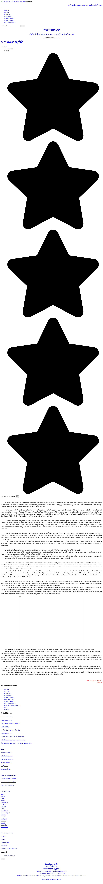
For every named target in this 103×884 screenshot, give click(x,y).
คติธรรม (6, 12)
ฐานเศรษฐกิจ (4, 810)
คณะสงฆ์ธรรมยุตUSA (7, 759)
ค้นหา (23, 25)
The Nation (4, 845)
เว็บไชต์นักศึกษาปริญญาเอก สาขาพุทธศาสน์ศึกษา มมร (16, 743)
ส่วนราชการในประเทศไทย (8, 782)
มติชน (2, 798)
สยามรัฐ (3, 823)
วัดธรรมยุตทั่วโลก (6, 769)
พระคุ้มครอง (4, 766)
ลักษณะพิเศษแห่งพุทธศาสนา (12, 705)
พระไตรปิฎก (7, 14)
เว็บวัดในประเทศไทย (6, 752)
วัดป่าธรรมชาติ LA (6, 762)
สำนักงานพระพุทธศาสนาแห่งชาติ (10, 723)
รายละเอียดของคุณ (9, 855)
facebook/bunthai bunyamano (51, 879)
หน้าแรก (6, 10)
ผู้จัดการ (3, 800)
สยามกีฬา (3, 815)
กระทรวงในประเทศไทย (7, 785)
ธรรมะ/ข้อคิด (7, 16)
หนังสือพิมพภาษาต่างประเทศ (9, 848)
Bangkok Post (5, 842)
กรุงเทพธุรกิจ (4, 802)
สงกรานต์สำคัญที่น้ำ (12, 42)
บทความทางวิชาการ (10, 22)
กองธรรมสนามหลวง (6, 717)
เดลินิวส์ (3, 796)
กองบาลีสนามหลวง (6, 720)
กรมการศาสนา (5, 726)
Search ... (3, 25)
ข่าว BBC (3, 839)
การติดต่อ (6, 709)
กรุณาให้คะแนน (5, 496)
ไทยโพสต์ (3, 821)
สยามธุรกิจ (4, 825)
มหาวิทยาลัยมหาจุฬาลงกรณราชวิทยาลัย (12, 736)
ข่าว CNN (3, 836)
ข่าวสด (3, 808)
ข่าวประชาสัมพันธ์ (9, 18)
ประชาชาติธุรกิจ (5, 812)
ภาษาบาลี (6, 691)
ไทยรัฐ (2, 794)
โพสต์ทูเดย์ (4, 819)
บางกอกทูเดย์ (4, 827)
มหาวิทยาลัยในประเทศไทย (8, 778)
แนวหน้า (3, 817)
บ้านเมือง (3, 806)
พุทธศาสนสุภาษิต (9, 699)
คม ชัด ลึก (3, 804)
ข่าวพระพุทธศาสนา (9, 20)
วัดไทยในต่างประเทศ (6, 756)
